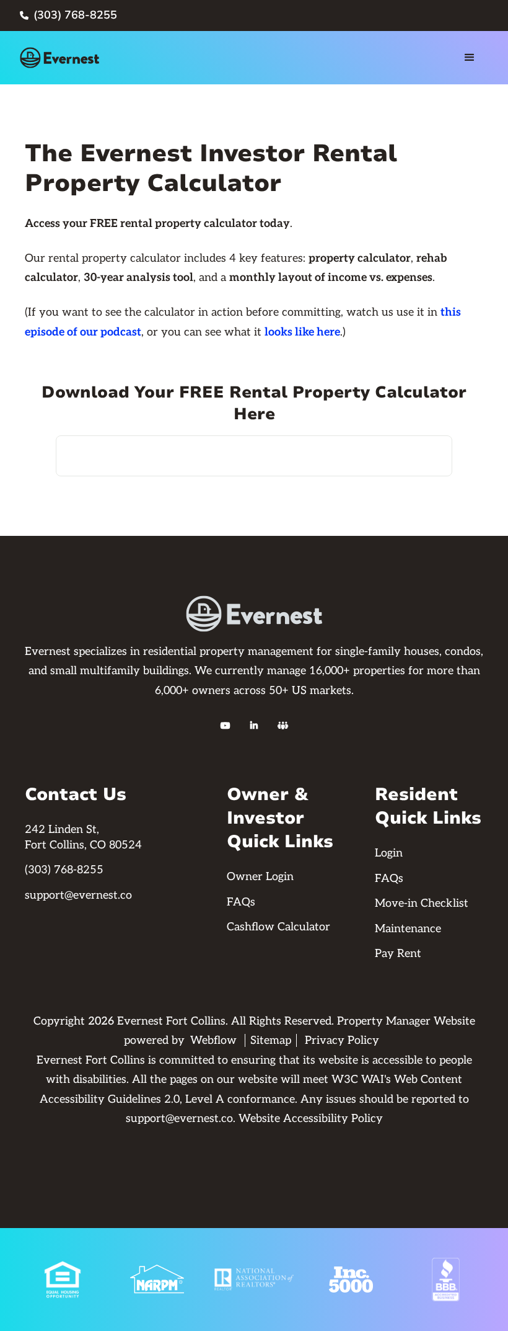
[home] (59, 57)
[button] (469, 57)
